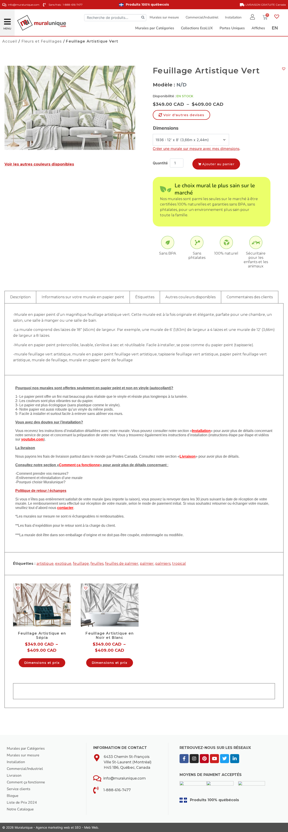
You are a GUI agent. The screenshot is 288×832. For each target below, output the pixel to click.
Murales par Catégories (26, 748)
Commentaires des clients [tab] (250, 297)
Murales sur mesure (164, 17)
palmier (147, 563)
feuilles (97, 563)
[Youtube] (214, 758)
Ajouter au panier (218, 164)
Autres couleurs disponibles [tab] (190, 297)
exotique (63, 563)
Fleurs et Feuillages (41, 41)
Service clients (18, 789)
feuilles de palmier (121, 563)
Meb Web (91, 827)
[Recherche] (143, 17)
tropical (179, 563)
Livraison (14, 775)
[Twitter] (224, 758)
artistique (45, 563)
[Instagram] (194, 758)
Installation (233, 17)
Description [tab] (20, 297)
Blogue (12, 795)
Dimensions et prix (42, 663)
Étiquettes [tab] (144, 297)
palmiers (163, 563)
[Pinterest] (204, 758)
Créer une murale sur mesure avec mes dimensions (196, 148)
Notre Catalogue (20, 809)
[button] (7, 19)
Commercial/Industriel (202, 17)
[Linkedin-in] (234, 758)
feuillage (81, 563)
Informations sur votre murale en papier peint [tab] (83, 297)
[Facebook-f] (184, 758)
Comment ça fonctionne (26, 782)
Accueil (9, 41)
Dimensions (165, 128)
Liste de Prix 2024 (22, 802)
